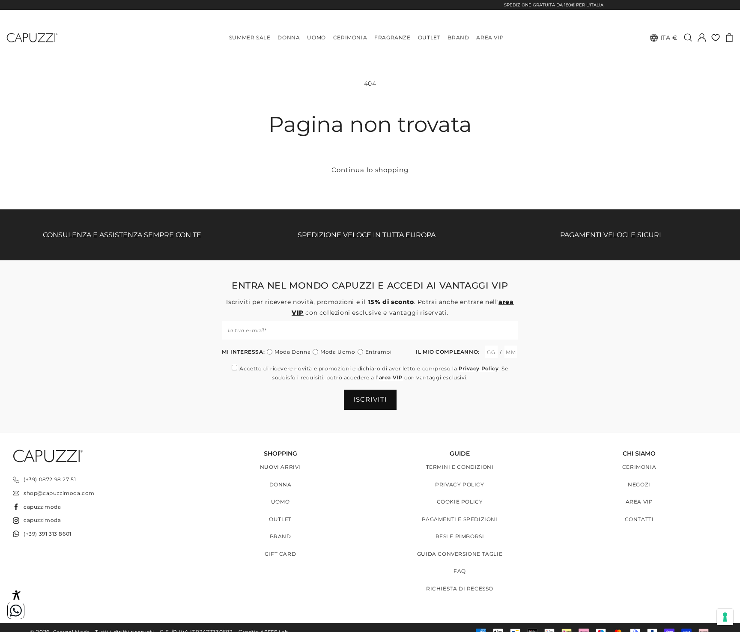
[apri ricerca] (688, 38)
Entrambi (378, 352)
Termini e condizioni (460, 467)
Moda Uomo (337, 352)
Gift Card (280, 554)
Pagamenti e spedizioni (459, 519)
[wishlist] (715, 38)
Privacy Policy (478, 368)
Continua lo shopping (370, 170)
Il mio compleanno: (448, 352)
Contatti (639, 519)
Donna (280, 484)
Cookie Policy (460, 501)
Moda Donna (292, 352)
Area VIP (639, 501)
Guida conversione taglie (459, 554)
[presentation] (725, 617)
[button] (729, 38)
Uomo (280, 501)
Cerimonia (639, 467)
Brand (280, 536)
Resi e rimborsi (460, 536)
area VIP (391, 377)
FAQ (460, 571)
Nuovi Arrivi (280, 467)
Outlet (280, 519)
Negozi (639, 484)
